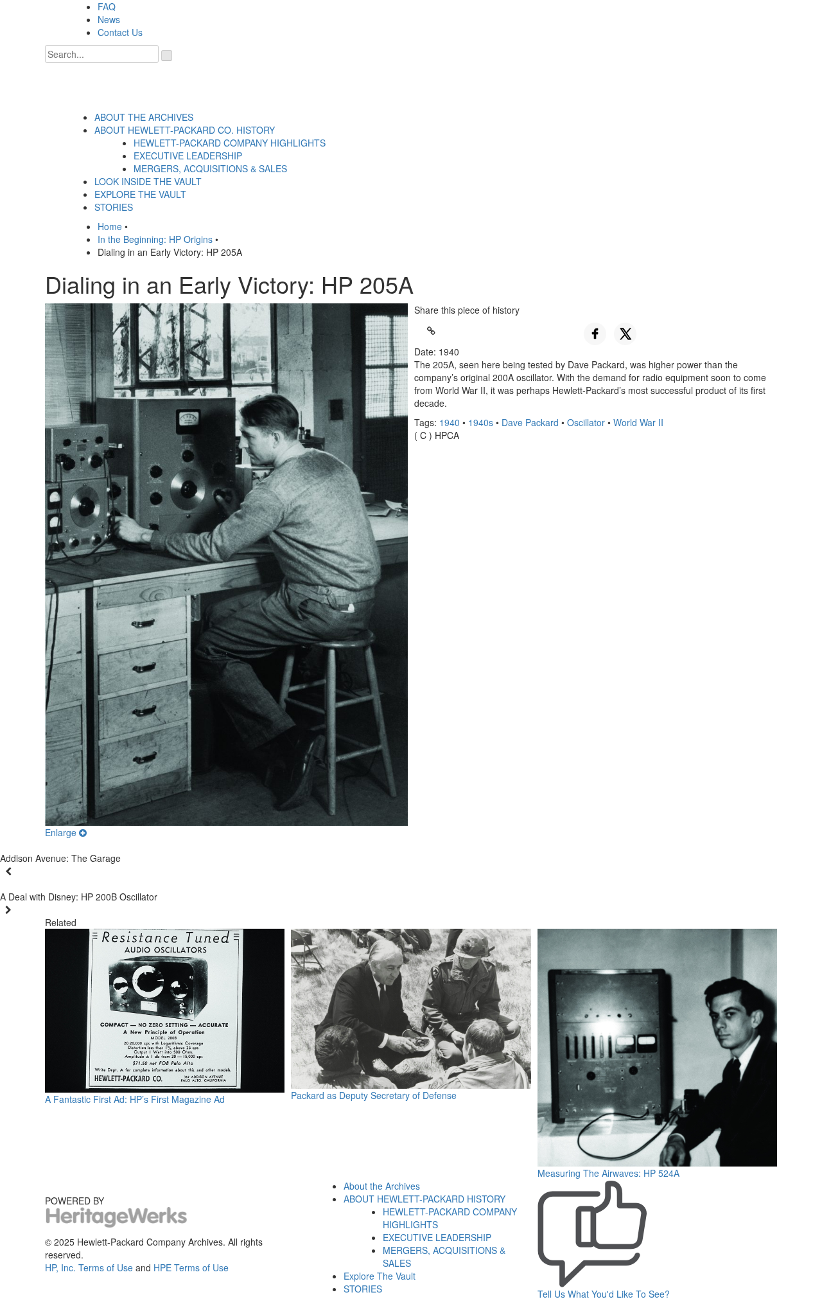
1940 (449, 422)
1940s (480, 422)
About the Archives (382, 1185)
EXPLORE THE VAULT (140, 194)
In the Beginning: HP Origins (155, 239)
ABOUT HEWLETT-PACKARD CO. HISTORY (184, 129)
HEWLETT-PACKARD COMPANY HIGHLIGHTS (230, 142)
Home (110, 226)
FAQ (107, 6)
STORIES (113, 207)
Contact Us (120, 32)
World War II (638, 422)
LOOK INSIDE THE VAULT (148, 181)
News (109, 19)
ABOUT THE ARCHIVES (143, 117)
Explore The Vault (379, 1275)
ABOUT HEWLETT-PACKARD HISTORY (424, 1198)
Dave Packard (530, 422)
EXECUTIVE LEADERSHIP (188, 155)
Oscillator (586, 422)
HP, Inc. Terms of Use (89, 1267)
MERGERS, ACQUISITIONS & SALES (210, 168)
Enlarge (62, 832)
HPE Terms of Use (191, 1267)
